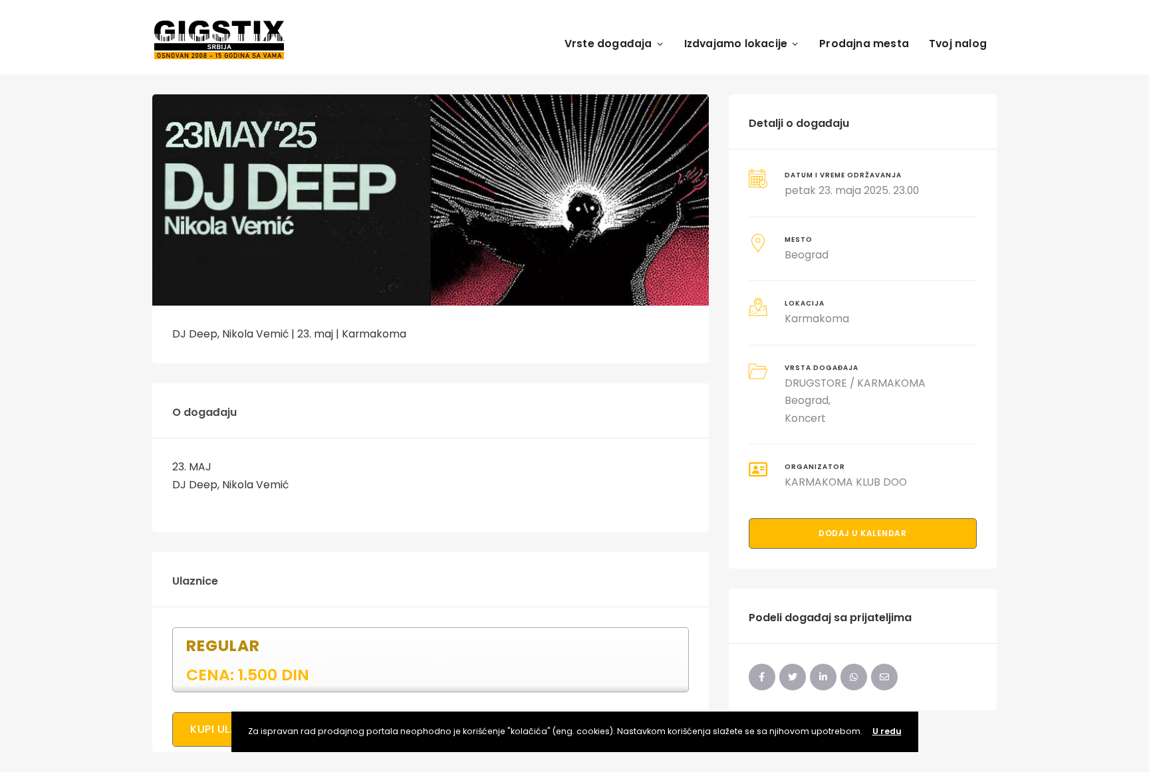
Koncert (805, 418)
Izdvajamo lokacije (736, 43)
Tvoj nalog (958, 43)
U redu (887, 731)
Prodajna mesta (864, 43)
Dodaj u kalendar (862, 533)
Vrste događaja (608, 43)
